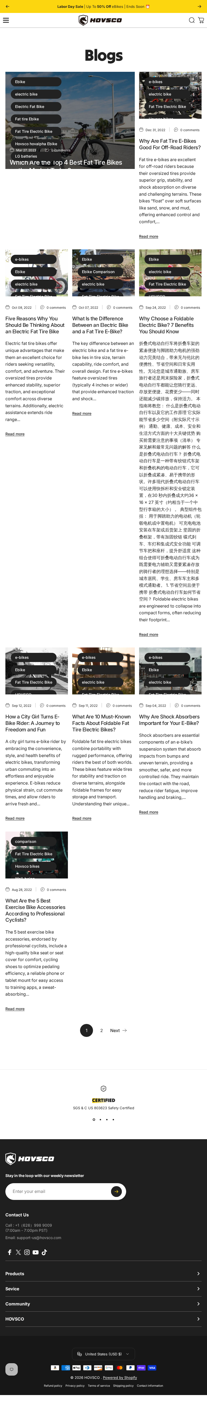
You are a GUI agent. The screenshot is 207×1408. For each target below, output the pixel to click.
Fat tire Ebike (27, 119)
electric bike (26, 94)
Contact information (150, 1385)
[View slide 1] (94, 1120)
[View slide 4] (113, 1120)
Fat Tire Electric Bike (33, 131)
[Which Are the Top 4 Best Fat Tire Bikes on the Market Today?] (70, 120)
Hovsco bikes (27, 866)
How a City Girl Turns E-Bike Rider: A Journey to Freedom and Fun (32, 723)
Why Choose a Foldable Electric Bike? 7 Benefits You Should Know (166, 324)
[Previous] (7, 6)
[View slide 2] (100, 1120)
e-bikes (156, 81)
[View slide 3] (107, 1120)
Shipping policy (123, 1385)
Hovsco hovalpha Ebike (36, 143)
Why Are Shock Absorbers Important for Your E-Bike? (169, 720)
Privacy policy (75, 1385)
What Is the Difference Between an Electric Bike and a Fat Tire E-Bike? (100, 324)
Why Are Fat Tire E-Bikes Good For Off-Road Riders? (170, 144)
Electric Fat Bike (29, 106)
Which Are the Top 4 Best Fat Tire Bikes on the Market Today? (66, 166)
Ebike (20, 81)
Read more (19, 225)
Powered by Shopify (120, 1377)
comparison (25, 841)
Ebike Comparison (98, 271)
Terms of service (99, 1385)
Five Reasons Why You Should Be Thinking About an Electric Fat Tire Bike (34, 324)
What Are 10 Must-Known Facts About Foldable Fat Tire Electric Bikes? (101, 723)
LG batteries (26, 156)
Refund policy (53, 1385)
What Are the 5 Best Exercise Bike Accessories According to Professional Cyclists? (35, 910)
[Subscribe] (116, 1191)
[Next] (199, 6)
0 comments (189, 130)
